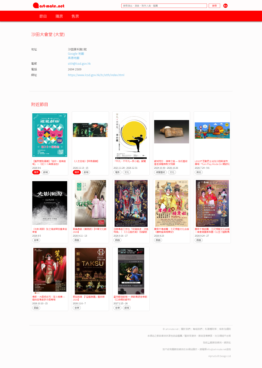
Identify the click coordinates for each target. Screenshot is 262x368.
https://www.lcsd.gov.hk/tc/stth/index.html (96, 75)
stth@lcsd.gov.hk (79, 63)
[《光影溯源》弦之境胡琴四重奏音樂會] (49, 203)
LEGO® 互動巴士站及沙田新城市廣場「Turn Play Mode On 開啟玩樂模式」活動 (212, 164)
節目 (43, 16)
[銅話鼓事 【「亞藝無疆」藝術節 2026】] (90, 271)
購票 (59, 16)
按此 (228, 342)
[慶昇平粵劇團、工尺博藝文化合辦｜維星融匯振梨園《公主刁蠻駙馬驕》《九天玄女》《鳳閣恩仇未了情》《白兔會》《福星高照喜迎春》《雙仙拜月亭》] (212, 203)
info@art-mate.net (216, 349)
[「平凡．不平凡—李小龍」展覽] (131, 135)
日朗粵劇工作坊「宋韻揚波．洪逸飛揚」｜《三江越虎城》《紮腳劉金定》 (131, 231)
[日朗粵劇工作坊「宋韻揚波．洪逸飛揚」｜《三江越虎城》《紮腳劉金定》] (131, 203)
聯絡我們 (197, 329)
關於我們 (185, 329)
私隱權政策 (211, 329)
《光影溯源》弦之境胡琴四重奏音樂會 (49, 230)
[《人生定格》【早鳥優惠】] (90, 135)
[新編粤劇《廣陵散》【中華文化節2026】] (90, 203)
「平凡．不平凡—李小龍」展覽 (130, 161)
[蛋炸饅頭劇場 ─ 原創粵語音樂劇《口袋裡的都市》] (131, 271)
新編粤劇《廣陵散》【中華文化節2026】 (89, 230)
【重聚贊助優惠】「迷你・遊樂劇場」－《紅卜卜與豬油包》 (49, 162)
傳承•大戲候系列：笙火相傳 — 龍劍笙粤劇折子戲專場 (48, 298)
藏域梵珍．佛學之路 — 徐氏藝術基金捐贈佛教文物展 (170, 162)
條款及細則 (225, 329)
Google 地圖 (76, 53)
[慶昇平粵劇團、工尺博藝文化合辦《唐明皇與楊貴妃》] (171, 203)
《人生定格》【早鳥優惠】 (86, 161)
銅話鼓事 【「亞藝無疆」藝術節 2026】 (89, 298)
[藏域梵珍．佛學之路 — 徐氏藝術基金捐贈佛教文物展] (171, 135)
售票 (75, 16)
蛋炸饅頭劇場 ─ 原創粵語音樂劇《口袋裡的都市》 (130, 298)
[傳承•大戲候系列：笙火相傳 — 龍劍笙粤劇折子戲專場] (49, 271)
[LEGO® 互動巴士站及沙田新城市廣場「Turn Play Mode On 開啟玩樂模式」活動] (212, 135)
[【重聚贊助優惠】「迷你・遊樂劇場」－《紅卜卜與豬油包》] (49, 135)
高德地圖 (73, 58)
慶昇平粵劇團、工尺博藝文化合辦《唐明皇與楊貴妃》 (171, 230)
